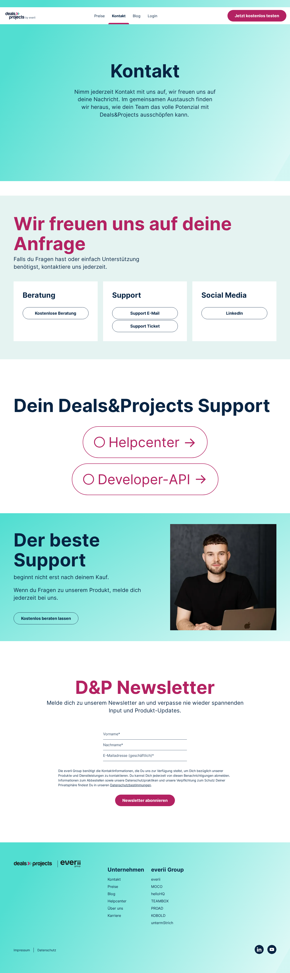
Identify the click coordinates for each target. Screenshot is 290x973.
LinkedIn (234, 313)
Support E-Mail (145, 313)
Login (152, 16)
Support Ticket (145, 326)
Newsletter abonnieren (145, 800)
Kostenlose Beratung (55, 313)
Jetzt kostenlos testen (257, 15)
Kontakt (119, 16)
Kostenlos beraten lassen (46, 618)
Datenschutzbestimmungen (130, 785)
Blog (136, 16)
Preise (99, 16)
